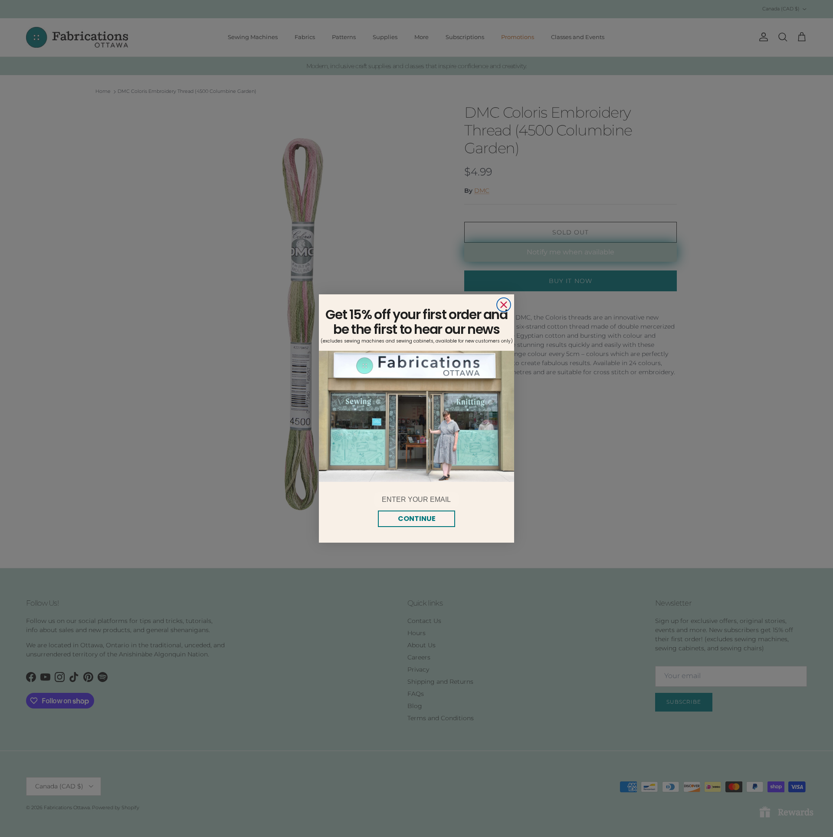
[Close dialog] (504, 305)
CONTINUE (417, 519)
